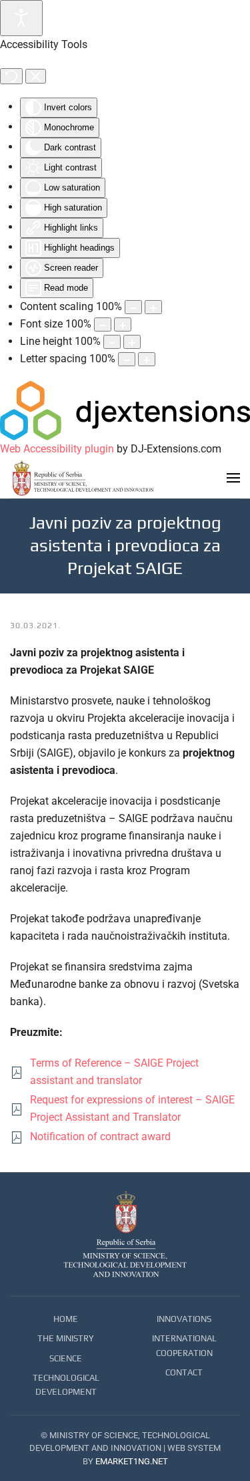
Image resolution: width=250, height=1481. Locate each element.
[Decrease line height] (112, 342)
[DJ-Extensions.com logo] (125, 410)
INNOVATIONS (184, 1319)
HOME (65, 1319)
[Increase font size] (122, 324)
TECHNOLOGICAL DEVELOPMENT (66, 1385)
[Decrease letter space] (126, 359)
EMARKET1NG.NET (131, 1461)
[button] (233, 478)
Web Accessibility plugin (57, 448)
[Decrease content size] (133, 307)
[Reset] (11, 76)
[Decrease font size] (102, 324)
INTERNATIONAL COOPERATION (184, 1345)
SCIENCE (65, 1358)
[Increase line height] (132, 342)
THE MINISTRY (65, 1338)
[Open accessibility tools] (21, 18)
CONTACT (184, 1372)
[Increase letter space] (146, 359)
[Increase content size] (153, 307)
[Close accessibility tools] (35, 76)
